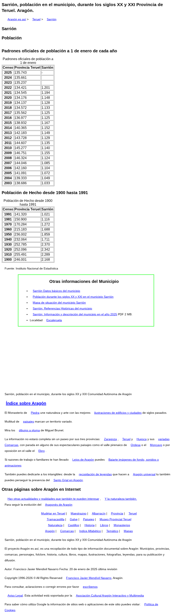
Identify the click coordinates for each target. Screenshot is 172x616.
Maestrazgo (78, 513)
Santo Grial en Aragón (68, 480)
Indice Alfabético (90, 531)
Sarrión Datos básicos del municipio (56, 291)
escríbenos (90, 586)
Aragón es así (17, 19)
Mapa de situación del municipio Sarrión (59, 302)
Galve (74, 519)
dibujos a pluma (29, 430)
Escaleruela (54, 320)
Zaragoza (110, 439)
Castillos (73, 525)
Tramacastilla (55, 519)
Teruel (36, 19)
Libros (104, 525)
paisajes (28, 421)
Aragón (50, 531)
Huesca (142, 439)
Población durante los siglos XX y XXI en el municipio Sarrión (73, 296)
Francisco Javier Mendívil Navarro (88, 578)
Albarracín (99, 513)
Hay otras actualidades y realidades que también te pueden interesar (53, 498)
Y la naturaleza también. (121, 498)
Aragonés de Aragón (58, 504)
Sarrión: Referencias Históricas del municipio (62, 308)
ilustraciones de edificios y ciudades (118, 412)
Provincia (117, 513)
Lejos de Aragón (83, 459)
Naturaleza (55, 525)
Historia (90, 525)
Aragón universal (144, 474)
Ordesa (136, 445)
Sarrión (51, 19)
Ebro (41, 450)
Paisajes (88, 519)
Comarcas (67, 531)
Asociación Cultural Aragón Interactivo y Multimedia (110, 595)
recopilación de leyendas (95, 474)
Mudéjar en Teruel (53, 513)
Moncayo (156, 445)
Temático (112, 531)
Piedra (35, 412)
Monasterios (122, 525)
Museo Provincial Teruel (115, 519)
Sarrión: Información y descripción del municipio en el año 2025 (75, 314)
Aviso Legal (15, 595)
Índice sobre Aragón (26, 403)
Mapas (128, 531)
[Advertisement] (86, 359)
